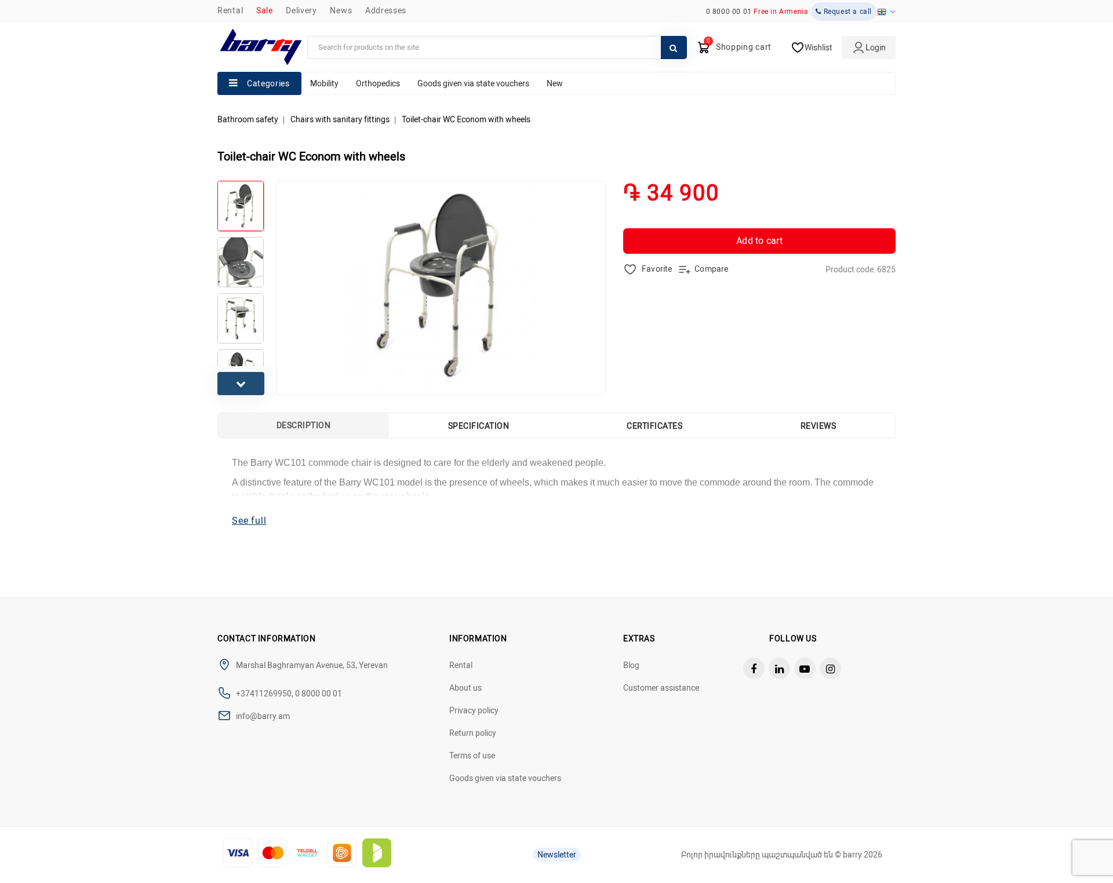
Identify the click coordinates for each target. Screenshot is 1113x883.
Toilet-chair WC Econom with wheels (466, 119)
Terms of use (472, 755)
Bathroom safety (247, 119)
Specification (479, 425)
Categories (268, 83)
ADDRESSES (385, 10)
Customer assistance (661, 687)
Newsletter (556, 854)
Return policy (472, 733)
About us (465, 687)
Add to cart (759, 240)
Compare (711, 268)
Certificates (654, 425)
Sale (264, 10)
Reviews (818, 425)
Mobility (324, 83)
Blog (631, 665)
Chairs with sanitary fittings (340, 119)
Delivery (301, 10)
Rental (230, 10)
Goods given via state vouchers (473, 83)
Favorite (656, 268)
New (555, 83)
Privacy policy (474, 710)
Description (304, 425)
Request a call (846, 12)
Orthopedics (378, 83)
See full (249, 520)
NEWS (341, 10)
